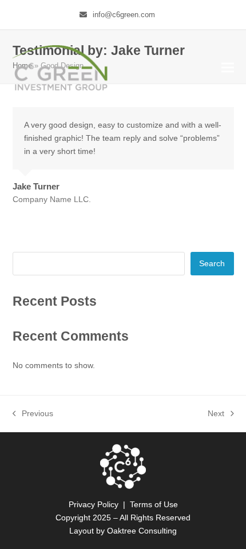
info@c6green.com (124, 14)
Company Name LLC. (52, 199)
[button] (227, 68)
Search (212, 263)
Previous (33, 414)
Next (216, 414)
